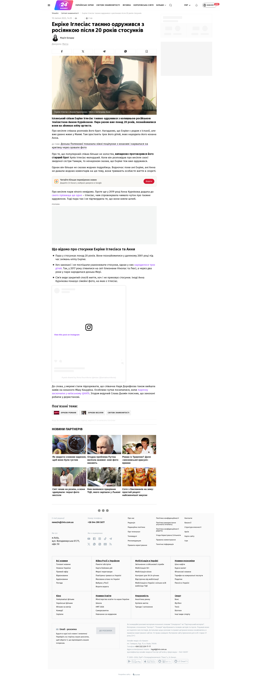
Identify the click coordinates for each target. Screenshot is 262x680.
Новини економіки (185, 560)
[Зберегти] (147, 51)
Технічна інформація (165, 544)
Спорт (178, 595)
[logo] (63, 5)
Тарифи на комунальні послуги (189, 575)
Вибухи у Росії (102, 583)
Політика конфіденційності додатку (167, 530)
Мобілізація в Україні (146, 560)
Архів (186, 532)
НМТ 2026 (100, 607)
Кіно (58, 595)
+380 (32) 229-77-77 (143, 646)
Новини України (63, 568)
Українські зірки (84, 5)
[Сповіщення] (196, 5)
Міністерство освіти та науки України (112, 599)
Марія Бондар (67, 38)
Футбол (178, 603)
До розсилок (105, 631)
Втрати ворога (102, 586)
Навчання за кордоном (106, 614)
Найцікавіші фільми (65, 599)
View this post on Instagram (67, 335)
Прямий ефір (62, 572)
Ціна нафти (180, 564)
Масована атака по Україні (108, 579)
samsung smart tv (181, 661)
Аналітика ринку (142, 599)
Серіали (59, 614)
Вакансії (187, 523)
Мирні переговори (104, 572)
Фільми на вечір (63, 607)
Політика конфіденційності (167, 518)
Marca (65, 44)
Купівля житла (141, 603)
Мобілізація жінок (143, 572)
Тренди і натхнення (144, 607)
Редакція (131, 523)
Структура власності (192, 527)
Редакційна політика (136, 527)
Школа (99, 603)
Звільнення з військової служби (149, 564)
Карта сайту (189, 536)
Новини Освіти (103, 595)
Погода (59, 583)
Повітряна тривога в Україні (108, 575)
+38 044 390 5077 (96, 522)
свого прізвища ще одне (67, 195)
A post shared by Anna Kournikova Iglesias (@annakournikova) (89, 377)
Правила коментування (166, 540)
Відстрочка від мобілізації (147, 579)
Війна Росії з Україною (108, 560)
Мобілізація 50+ (142, 568)
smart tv (164, 661)
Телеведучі (132, 536)
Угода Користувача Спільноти (168, 535)
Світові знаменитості (108, 5)
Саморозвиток (102, 610)
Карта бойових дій (104, 568)
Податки (178, 579)
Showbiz (55, 13)
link (88, 538)
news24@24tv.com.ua (63, 522)
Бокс (177, 599)
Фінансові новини (183, 572)
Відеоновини (62, 575)
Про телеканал (134, 532)
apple (149, 661)
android (134, 661)
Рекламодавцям (134, 541)
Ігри (186, 541)
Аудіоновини (62, 579)
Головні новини (63, 564)
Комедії (59, 610)
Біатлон (178, 610)
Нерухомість (142, 595)
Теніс (177, 607)
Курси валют (180, 568)
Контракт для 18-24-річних (147, 575)
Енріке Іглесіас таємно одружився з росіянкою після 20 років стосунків (111, 13)
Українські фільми (64, 603)
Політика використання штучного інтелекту (166, 523)
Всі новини (62, 560)
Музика (127, 5)
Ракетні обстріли (103, 564)
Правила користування (137, 545)
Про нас (131, 518)
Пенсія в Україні (182, 583)
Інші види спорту (182, 614)
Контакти (188, 518)
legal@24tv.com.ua (158, 649)
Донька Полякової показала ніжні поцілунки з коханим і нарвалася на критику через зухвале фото (100, 145)
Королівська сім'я (144, 5)
